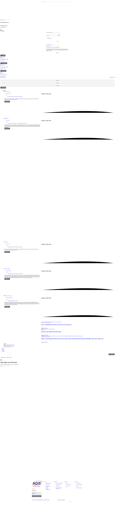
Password (48, 35)
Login (57, 41)
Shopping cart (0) (3, 77)
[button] (2, 55)
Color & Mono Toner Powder (45, 336)
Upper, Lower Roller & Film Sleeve (46, 322)
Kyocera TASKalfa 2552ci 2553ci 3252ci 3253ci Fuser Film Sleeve (56, 324)
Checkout (57, 85)
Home (2, 357)
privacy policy (49, 50)
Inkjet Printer (43, 329)
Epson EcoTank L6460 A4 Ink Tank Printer (51, 331)
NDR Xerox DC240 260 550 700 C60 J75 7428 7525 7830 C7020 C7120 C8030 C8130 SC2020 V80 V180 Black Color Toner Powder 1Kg (72, 338)
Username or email (49, 32)
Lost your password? (49, 44)
